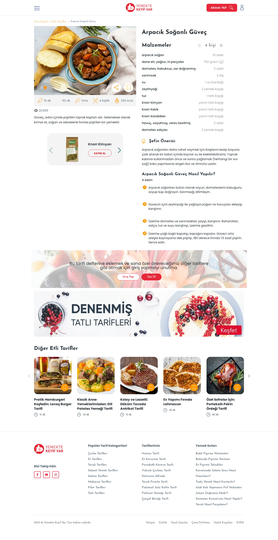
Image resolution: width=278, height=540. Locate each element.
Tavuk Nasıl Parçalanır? (212, 504)
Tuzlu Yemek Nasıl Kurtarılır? (215, 481)
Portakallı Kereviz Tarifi (157, 464)
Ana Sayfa (41, 21)
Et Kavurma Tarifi (154, 459)
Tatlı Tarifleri (96, 493)
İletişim (150, 522)
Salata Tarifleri (98, 476)
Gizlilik (163, 522)
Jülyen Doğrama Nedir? (212, 493)
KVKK (240, 522)
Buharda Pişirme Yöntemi (213, 459)
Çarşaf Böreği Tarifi (155, 498)
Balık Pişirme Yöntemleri (212, 453)
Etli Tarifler (59, 21)
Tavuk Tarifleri (97, 464)
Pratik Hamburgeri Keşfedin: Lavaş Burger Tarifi (52, 404)
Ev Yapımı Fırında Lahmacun (177, 401)
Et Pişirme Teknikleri (209, 464)
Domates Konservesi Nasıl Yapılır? (219, 498)
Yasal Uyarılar (179, 522)
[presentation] (50, 150)
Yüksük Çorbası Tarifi (156, 470)
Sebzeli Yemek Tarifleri (103, 470)
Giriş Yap (128, 276)
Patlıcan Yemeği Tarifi (156, 493)
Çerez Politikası (201, 522)
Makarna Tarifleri (99, 481)
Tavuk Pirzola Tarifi (155, 481)
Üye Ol (151, 276)
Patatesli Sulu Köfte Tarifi (159, 487)
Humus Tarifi (150, 453)
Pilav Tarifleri (97, 487)
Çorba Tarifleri (97, 453)
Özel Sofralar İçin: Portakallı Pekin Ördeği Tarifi (221, 404)
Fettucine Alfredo (153, 476)
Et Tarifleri (95, 459)
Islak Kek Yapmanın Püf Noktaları (219, 487)
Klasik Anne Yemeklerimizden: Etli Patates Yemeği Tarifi (95, 404)
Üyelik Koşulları (223, 522)
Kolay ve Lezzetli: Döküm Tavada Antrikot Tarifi (134, 404)
